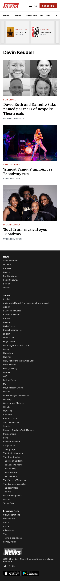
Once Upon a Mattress (13, 403)
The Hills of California (13, 461)
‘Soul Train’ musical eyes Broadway (25, 232)
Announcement (12, 164)
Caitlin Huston (12, 239)
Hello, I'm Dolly (10, 368)
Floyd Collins (9, 341)
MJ (4, 384)
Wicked (6, 499)
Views (18, 15)
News (6, 15)
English (6, 334)
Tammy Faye (9, 449)
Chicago (7, 322)
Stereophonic (9, 434)
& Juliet (6, 299)
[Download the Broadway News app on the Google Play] (30, 573)
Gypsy (6, 349)
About (6, 522)
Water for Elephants (12, 495)
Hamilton (7, 357)
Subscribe (48, 5)
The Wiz (7, 492)
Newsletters (9, 518)
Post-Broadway (10, 280)
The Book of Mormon (13, 453)
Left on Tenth (9, 380)
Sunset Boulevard (11, 441)
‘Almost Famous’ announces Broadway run (27, 171)
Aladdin (6, 307)
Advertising (8, 530)
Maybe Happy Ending (13, 388)
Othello (6, 407)
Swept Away (9, 445)
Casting (6, 272)
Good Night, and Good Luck (16, 345)
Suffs (5, 438)
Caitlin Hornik (12, 178)
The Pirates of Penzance (15, 480)
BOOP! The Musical (12, 311)
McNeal (6, 391)
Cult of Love (9, 326)
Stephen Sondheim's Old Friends (18, 430)
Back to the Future (11, 314)
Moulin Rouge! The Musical (16, 395)
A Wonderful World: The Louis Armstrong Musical (26, 303)
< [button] (3, 32)
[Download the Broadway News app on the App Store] (11, 573)
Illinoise (6, 372)
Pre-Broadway (10, 276)
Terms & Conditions (12, 538)
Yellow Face (9, 503)
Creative (7, 268)
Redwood (7, 414)
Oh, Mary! (7, 399)
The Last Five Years (12, 465)
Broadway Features (38, 15)
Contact (7, 526)
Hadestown (8, 353)
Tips (5, 534)
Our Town (7, 411)
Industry (7, 264)
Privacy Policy (9, 542)
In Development (12, 225)
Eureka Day (8, 337)
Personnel (9, 100)
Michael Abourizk (13, 118)
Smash (6, 426)
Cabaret (7, 318)
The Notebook (10, 472)
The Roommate (10, 488)
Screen (6, 284)
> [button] (57, 32)
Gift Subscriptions (11, 515)
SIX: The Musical (11, 422)
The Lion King (9, 468)
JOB (5, 376)
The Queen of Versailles (14, 484)
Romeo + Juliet (10, 418)
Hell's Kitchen (9, 364)
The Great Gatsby (11, 457)
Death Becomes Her (12, 330)
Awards (6, 287)
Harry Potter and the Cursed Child (19, 361)
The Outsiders (10, 476)
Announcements (11, 260)
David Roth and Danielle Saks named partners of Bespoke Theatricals (29, 109)
